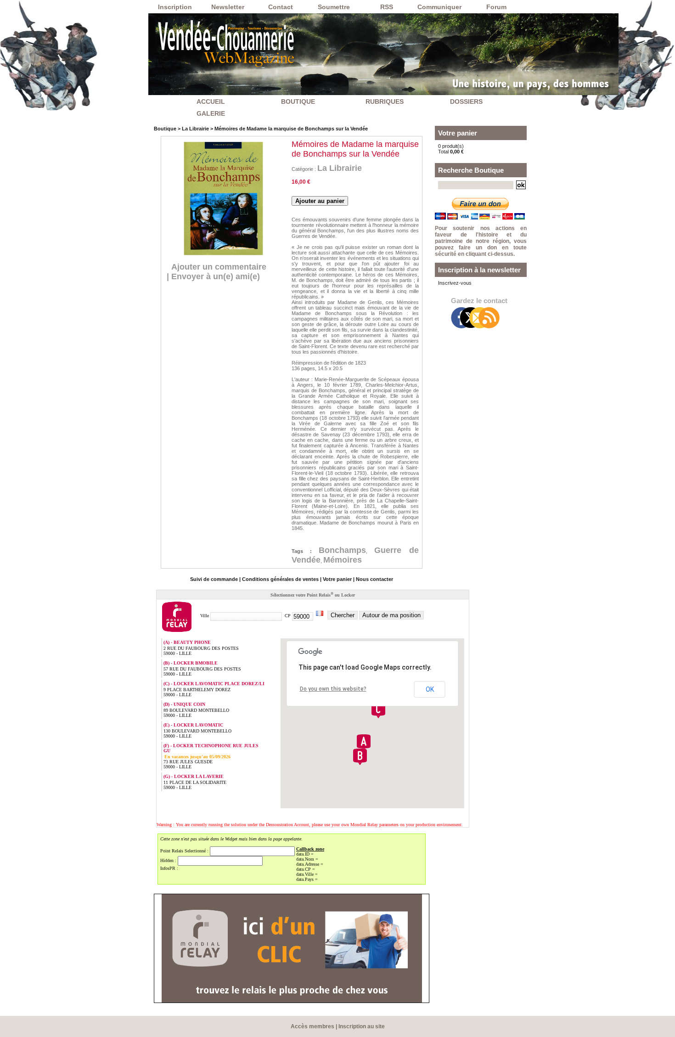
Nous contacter (374, 579)
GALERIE (211, 113)
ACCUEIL (211, 101)
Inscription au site (361, 1026)
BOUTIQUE (298, 101)
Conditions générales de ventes (280, 579)
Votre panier (337, 579)
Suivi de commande (214, 579)
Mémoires (342, 559)
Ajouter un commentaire (218, 266)
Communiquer (439, 7)
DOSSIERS (466, 101)
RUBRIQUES (385, 101)
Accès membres (312, 1026)
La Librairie (195, 128)
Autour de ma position (391, 615)
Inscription (175, 7)
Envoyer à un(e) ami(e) (215, 276)
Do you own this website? (333, 689)
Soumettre (334, 7)
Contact (280, 7)
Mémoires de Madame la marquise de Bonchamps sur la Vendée (291, 128)
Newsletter (227, 7)
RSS (386, 7)
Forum (496, 7)
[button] (364, 742)
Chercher (342, 615)
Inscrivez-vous (455, 283)
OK (430, 689)
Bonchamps (342, 550)
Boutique (165, 128)
